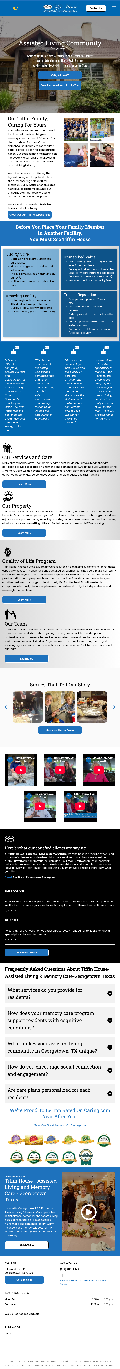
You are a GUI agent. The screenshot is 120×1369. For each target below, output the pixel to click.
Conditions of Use (55, 1361)
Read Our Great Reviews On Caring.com (60, 1125)
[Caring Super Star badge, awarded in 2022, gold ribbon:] (16, 1157)
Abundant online (79, 306)
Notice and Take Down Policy (76, 1361)
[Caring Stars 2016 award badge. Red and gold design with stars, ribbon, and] (33, 1139)
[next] (114, 706)
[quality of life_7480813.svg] (7, 556)
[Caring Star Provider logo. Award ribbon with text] (16, 1139)
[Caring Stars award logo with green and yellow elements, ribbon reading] (68, 1139)
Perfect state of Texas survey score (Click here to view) (90, 331)
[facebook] (62, 1275)
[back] (6, 706)
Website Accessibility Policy (100, 1361)
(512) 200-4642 (69, 1269)
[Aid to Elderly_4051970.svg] (10, 619)
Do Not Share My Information (35, 1361)
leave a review (13, 868)
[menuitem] (9, 1333)
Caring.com (97, 1110)
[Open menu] (114, 8)
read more (107, 905)
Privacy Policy (14, 1361)
